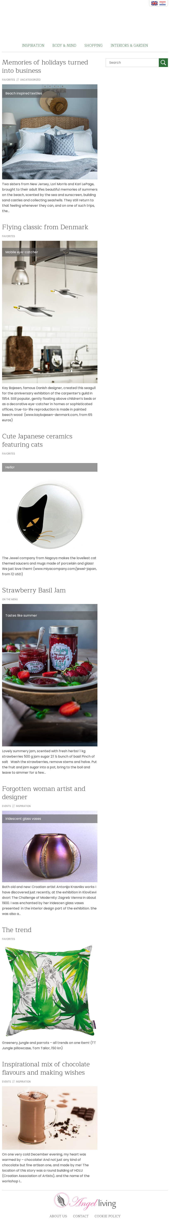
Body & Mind (64, 46)
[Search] (163, 62)
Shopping (93, 46)
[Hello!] (49, 505)
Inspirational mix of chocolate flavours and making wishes (46, 1068)
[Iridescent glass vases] (49, 846)
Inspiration (33, 46)
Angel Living (85, 19)
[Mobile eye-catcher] (49, 311)
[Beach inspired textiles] (49, 131)
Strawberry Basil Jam (34, 590)
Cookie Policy (107, 1216)
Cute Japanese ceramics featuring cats (37, 440)
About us (58, 1216)
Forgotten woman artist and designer (43, 792)
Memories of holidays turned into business (45, 66)
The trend (17, 929)
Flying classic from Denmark (45, 227)
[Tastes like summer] (49, 675)
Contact (81, 1216)
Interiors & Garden (129, 46)
